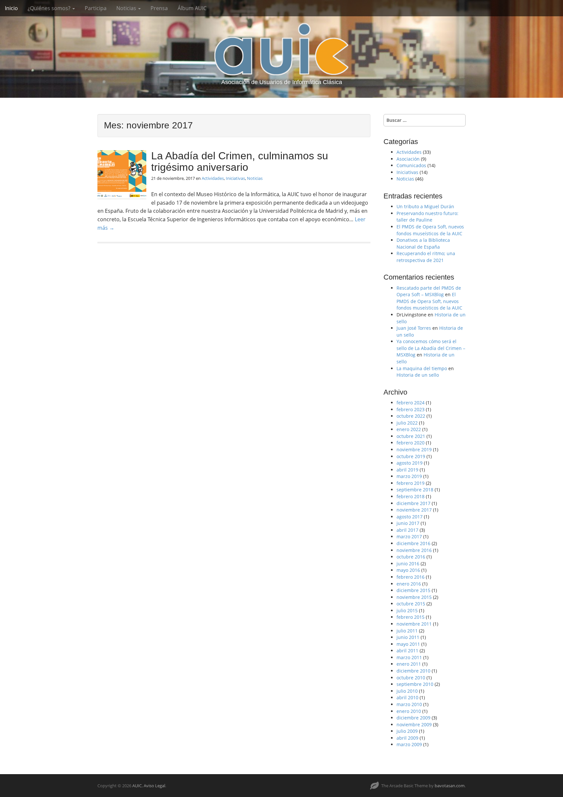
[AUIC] (281, 49)
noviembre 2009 (414, 724)
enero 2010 (409, 711)
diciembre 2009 (413, 718)
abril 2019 (407, 470)
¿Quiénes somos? (50, 8)
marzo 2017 (409, 536)
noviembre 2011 (414, 624)
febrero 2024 (411, 402)
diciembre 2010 (413, 671)
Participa (96, 8)
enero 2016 (409, 584)
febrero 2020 (411, 443)
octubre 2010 (411, 677)
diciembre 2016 (413, 543)
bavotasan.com (450, 786)
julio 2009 (407, 731)
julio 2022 (407, 423)
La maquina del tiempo (422, 368)
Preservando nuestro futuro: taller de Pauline (427, 216)
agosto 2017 (410, 517)
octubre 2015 (411, 604)
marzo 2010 (409, 704)
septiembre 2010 (415, 684)
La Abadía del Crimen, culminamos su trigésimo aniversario (239, 161)
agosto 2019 (410, 463)
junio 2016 (408, 563)
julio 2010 (407, 691)
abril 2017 (407, 530)
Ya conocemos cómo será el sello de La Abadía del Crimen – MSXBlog (431, 348)
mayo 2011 (408, 644)
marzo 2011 (409, 657)
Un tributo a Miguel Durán (425, 206)
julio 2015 (407, 610)
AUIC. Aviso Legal (148, 786)
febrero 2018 (411, 496)
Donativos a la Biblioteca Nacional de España (423, 243)
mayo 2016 (408, 570)
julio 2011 (407, 631)
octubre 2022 (411, 416)
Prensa (159, 8)
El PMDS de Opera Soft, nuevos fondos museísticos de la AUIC (430, 230)
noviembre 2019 (414, 449)
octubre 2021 (411, 436)
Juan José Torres (414, 328)
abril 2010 (407, 697)
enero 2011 (409, 664)
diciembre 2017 (413, 503)
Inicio (11, 8)
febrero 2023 (411, 409)
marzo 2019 (409, 476)
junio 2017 (408, 523)
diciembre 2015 (413, 590)
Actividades (213, 178)
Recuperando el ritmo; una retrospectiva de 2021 (426, 256)
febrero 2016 (411, 577)
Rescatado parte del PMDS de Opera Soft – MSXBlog (429, 291)
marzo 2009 (409, 744)
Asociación (408, 159)
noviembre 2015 (414, 597)
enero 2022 (409, 429)
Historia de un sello (418, 375)
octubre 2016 (411, 557)
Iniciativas (235, 178)
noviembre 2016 (414, 550)
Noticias (126, 8)
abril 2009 (407, 738)
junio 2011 (408, 637)
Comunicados (411, 165)
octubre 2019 (411, 456)
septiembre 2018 (415, 489)
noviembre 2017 (414, 510)
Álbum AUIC (192, 8)
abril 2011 (407, 650)
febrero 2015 (411, 617)
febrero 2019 (411, 483)
